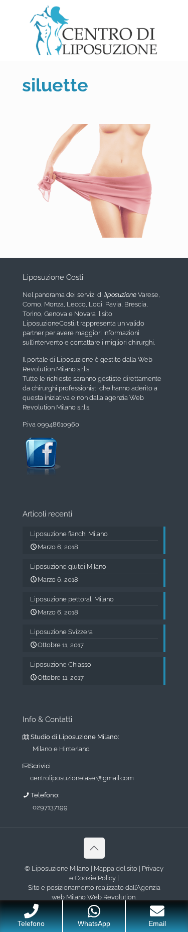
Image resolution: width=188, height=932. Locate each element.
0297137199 (50, 807)
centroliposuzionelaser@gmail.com (82, 778)
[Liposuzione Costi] (94, 30)
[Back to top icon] (94, 848)
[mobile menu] (174, 20)
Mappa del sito (115, 868)
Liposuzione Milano (60, 868)
